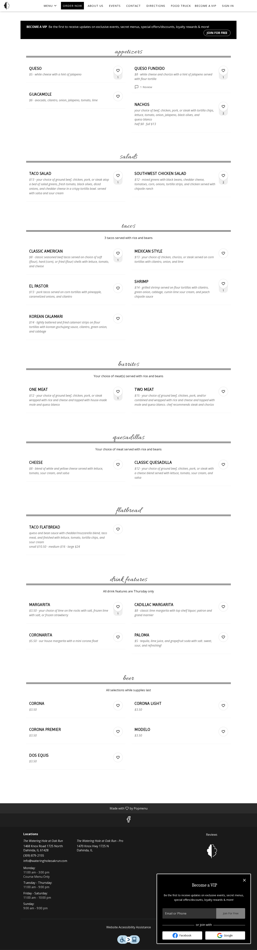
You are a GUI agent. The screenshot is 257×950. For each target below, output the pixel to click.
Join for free (217, 33)
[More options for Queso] (117, 70)
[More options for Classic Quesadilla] (223, 464)
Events (115, 6)
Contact (133, 6)
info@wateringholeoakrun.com (45, 861)
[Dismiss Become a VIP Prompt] (244, 880)
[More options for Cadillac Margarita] (223, 606)
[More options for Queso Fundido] (223, 70)
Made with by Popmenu (75, 808)
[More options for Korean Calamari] (117, 318)
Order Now (72, 6)
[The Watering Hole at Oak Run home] (20, 5)
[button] (50, 5)
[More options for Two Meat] (223, 391)
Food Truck (181, 6)
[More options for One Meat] (117, 391)
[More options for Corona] (117, 705)
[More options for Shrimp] (223, 283)
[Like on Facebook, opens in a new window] (128, 820)
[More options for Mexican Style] (223, 253)
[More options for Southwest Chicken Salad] (223, 175)
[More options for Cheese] (117, 464)
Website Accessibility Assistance (128, 927)
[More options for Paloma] (223, 637)
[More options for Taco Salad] (117, 175)
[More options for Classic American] (117, 253)
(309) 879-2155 (33, 855)
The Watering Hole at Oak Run (211, 850)
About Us (95, 6)
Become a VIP (205, 6)
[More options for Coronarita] (117, 637)
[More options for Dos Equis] (117, 757)
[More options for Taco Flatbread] (117, 529)
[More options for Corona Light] (223, 705)
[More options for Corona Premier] (117, 731)
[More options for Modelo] (223, 731)
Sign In (228, 6)
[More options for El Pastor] (117, 288)
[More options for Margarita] (117, 606)
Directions (155, 6)
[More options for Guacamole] (117, 96)
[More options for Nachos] (223, 106)
